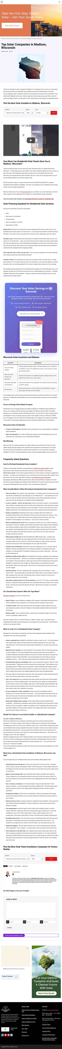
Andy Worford (16, 872)
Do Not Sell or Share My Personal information (49, 1039)
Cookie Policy (46, 1031)
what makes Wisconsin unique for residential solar (39, 199)
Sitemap (24, 1032)
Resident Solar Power (5, 38)
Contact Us (25, 1035)
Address (7, 109)
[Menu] (2, 2)
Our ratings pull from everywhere (41, 477)
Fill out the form (25, 192)
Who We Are (25, 1025)
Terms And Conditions (49, 1028)
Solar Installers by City (16, 38)
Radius (27, 109)
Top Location (17, 866)
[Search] (59, 2)
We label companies (9, 595)
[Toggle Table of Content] (15, 976)
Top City (11, 866)
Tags (36, 109)
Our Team (25, 1028)
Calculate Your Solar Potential (31, 314)
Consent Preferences (48, 1035)
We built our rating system (41, 468)
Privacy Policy (46, 1024)
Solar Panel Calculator (28, 1015)
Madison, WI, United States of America (14, 969)
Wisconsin (25, 866)
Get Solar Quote (12, 25)
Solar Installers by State (29, 1018)
